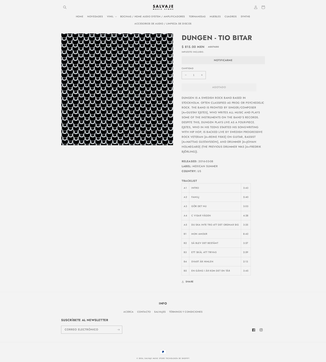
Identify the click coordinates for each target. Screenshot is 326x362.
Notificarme (223, 60)
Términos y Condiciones (185, 311)
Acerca (128, 311)
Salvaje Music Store (154, 358)
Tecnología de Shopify (177, 358)
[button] (65, 7)
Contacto (144, 311)
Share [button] (190, 281)
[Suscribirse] (118, 330)
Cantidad (187, 68)
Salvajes (160, 311)
